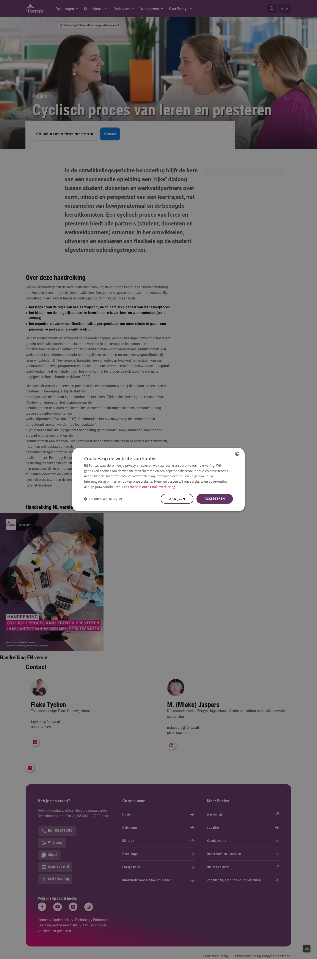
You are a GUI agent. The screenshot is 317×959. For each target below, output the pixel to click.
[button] (103, 498)
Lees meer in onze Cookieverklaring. (149, 487)
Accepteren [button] (215, 498)
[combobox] (237, 453)
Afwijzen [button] (177, 499)
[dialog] (158, 479)
